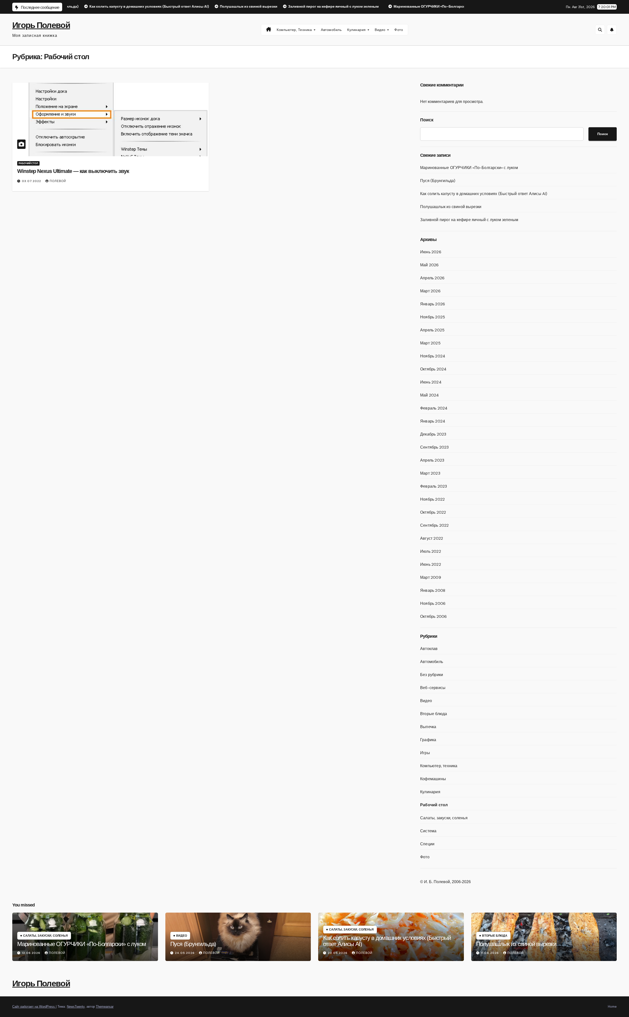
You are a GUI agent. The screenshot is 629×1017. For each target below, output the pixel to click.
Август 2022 (431, 538)
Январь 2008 (432, 590)
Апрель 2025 (432, 330)
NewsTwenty (76, 1006)
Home (612, 1006)
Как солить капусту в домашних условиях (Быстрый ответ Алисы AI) (483, 193)
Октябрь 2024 (433, 369)
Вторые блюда (433, 713)
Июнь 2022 (430, 564)
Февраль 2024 (433, 408)
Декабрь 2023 (433, 434)
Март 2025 (430, 343)
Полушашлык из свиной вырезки (451, 206)
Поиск (426, 120)
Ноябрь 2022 (432, 499)
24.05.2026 (185, 953)
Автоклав (429, 648)
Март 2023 (430, 473)
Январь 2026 (432, 304)
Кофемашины (433, 778)
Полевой (58, 181)
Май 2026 (429, 265)
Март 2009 (430, 577)
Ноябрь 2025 (432, 317)
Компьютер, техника (295, 30)
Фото (398, 30)
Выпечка (428, 726)
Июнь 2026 (430, 251)
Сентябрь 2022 (434, 525)
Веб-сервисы (432, 687)
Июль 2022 (430, 551)
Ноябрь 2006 (432, 603)
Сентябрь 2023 (434, 447)
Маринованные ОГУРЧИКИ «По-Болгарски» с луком (469, 167)
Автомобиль (331, 30)
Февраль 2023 (433, 486)
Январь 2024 (432, 421)
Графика (428, 739)
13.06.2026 (31, 953)
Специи (427, 844)
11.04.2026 (490, 953)
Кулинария (357, 30)
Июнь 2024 (431, 382)
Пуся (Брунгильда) (437, 180)
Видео (380, 30)
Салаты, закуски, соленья (444, 817)
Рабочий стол (28, 163)
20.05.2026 (338, 953)
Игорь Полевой (41, 25)
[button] (600, 30)
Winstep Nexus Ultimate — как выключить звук (73, 171)
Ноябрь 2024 (432, 356)
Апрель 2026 (432, 278)
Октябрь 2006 (433, 616)
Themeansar (105, 1006)
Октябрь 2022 (433, 512)
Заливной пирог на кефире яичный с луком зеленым (469, 219)
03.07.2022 (32, 181)
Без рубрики (431, 674)
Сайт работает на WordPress (34, 1006)
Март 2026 (430, 291)
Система (428, 830)
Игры (425, 752)
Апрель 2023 (432, 460)
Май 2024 (429, 395)
